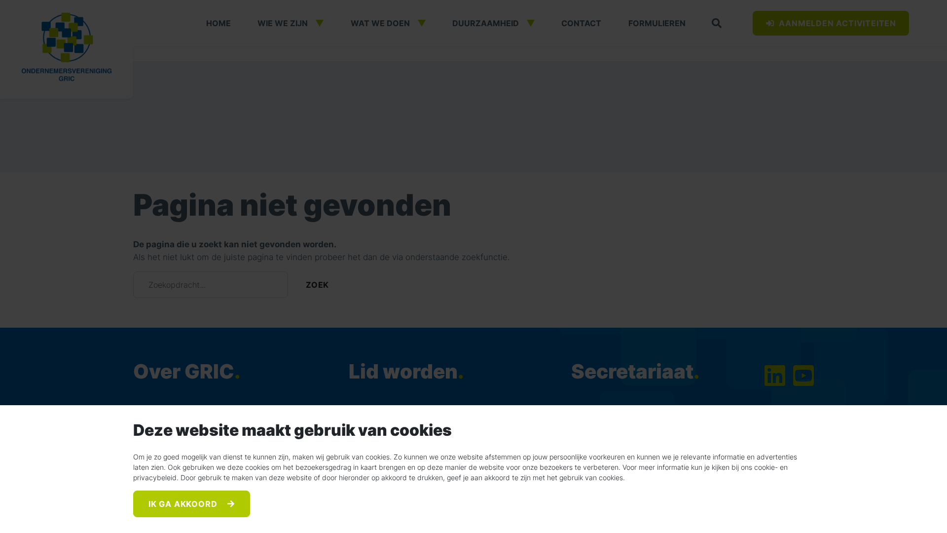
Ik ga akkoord (183, 504)
